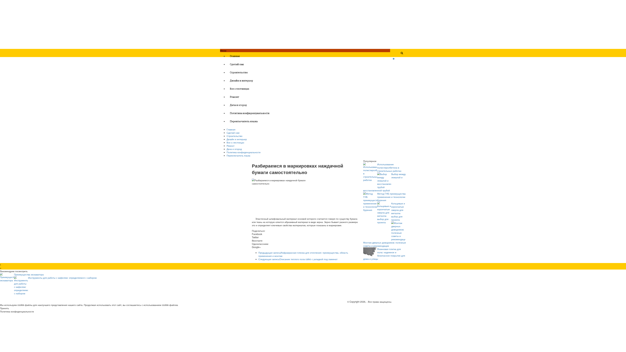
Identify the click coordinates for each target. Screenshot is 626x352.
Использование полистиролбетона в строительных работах (389, 167)
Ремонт (234, 96)
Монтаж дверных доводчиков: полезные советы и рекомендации (384, 244)
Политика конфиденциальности (249, 113)
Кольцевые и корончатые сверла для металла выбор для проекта (398, 211)
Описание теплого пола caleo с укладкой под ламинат (297, 259)
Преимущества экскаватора (29, 274)
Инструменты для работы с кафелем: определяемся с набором (62, 277)
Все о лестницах (239, 88)
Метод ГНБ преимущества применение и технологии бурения (391, 197)
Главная (235, 56)
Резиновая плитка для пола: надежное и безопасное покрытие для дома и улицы (384, 253)
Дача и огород (238, 105)
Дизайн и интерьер (241, 80)
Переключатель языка (244, 121)
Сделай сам (237, 64)
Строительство (239, 72)
